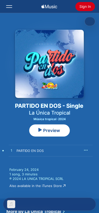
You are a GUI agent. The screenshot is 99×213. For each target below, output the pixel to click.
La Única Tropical (49, 113)
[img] (49, 6)
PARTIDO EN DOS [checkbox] (30, 151)
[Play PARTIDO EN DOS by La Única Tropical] (11, 150)
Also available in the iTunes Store (35, 186)
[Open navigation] (9, 6)
